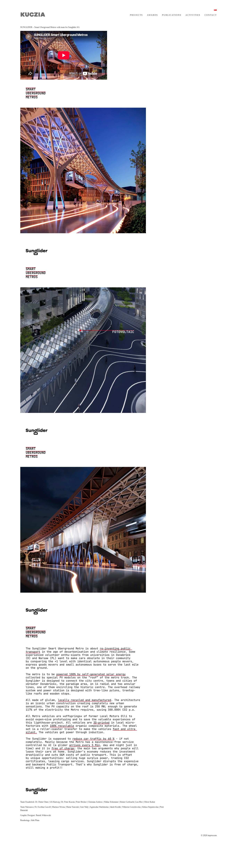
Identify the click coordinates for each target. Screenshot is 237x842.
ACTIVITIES (192, 15)
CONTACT (211, 15)
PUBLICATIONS (171, 15)
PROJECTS (136, 15)
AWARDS (152, 15)
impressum (212, 835)
